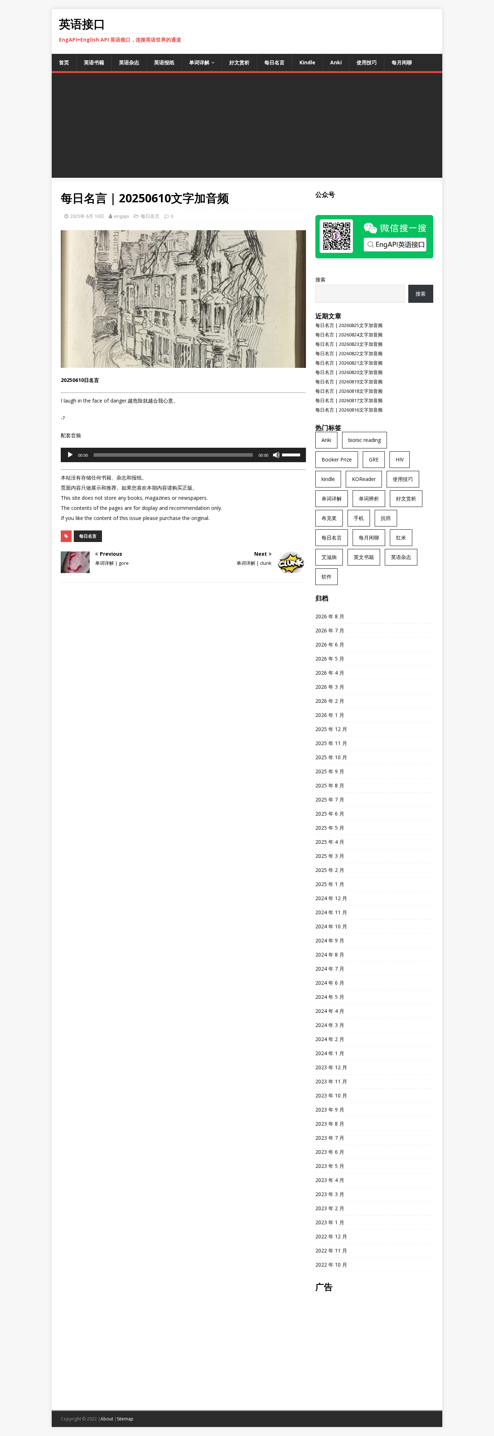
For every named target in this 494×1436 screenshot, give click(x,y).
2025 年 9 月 (329, 771)
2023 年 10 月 (331, 1095)
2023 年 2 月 (329, 1208)
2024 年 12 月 (331, 898)
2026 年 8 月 (329, 616)
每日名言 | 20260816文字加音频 (349, 410)
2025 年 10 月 (331, 757)
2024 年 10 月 (331, 926)
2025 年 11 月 (331, 743)
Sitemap (125, 1419)
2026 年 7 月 (329, 630)
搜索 (320, 279)
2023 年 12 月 (331, 1067)
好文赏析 (239, 62)
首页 (64, 62)
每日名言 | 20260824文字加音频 (349, 334)
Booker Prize (336, 459)
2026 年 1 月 (329, 714)
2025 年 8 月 (329, 785)
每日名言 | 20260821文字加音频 (349, 363)
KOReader (364, 479)
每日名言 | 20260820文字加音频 (349, 372)
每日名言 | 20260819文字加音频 (349, 381)
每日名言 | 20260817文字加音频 (349, 400)
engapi (121, 216)
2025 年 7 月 (329, 799)
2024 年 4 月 (329, 1010)
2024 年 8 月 (329, 954)
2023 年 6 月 (329, 1151)
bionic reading (364, 440)
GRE (374, 459)
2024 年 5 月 (329, 996)
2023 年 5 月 (329, 1165)
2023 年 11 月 (331, 1081)
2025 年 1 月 (329, 884)
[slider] (292, 454)
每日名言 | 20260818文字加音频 (349, 391)
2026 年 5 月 (329, 658)
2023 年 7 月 (329, 1137)
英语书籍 (94, 62)
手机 (359, 518)
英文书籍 (364, 557)
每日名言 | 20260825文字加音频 (349, 325)
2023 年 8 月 (329, 1123)
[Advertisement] (247, 127)
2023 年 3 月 (329, 1194)
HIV (400, 459)
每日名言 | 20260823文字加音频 (349, 344)
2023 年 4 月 (329, 1180)
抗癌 (386, 518)
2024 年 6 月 (329, 982)
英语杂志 (129, 62)
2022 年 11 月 (331, 1250)
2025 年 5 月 (329, 827)
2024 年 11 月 (331, 912)
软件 (326, 576)
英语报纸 (164, 62)
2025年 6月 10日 (87, 216)
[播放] (70, 455)
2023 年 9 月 (329, 1109)
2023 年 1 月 (329, 1222)
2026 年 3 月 (329, 686)
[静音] (276, 455)
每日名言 (274, 62)
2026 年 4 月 (329, 672)
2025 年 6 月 (329, 813)
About (107, 1419)
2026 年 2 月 (329, 700)
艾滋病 (329, 557)
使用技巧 (367, 62)
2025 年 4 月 (329, 841)
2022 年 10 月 (331, 1264)
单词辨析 (369, 498)
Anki (336, 62)
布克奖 (329, 518)
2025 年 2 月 (329, 870)
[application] (183, 455)
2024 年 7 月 (329, 968)
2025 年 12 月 (331, 729)
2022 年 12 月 (331, 1236)
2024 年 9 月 (329, 940)
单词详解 (199, 62)
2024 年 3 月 (329, 1025)
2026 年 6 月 (329, 644)
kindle (328, 479)
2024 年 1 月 (329, 1053)
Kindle (307, 62)
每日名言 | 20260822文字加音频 (349, 353)
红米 (401, 537)
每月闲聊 (402, 62)
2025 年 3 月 (329, 855)
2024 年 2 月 (329, 1039)
